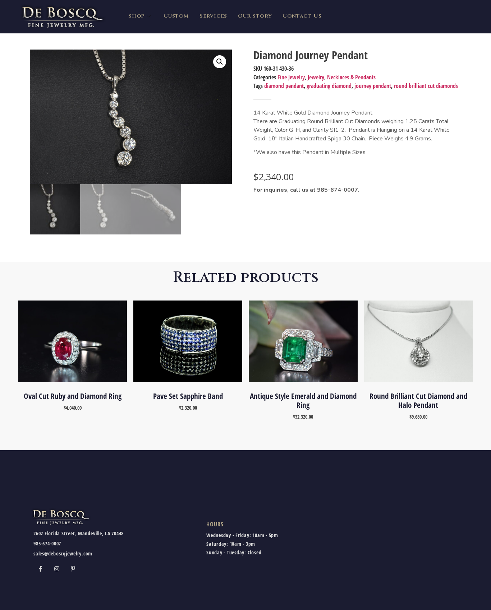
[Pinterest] (73, 568)
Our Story (255, 16)
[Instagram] (56, 568)
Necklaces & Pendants (351, 77)
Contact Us (302, 16)
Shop (136, 16)
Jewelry (316, 77)
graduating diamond (329, 86)
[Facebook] (40, 568)
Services (213, 16)
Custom (176, 16)
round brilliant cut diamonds (426, 86)
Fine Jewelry (291, 77)
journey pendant (372, 86)
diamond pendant (284, 86)
